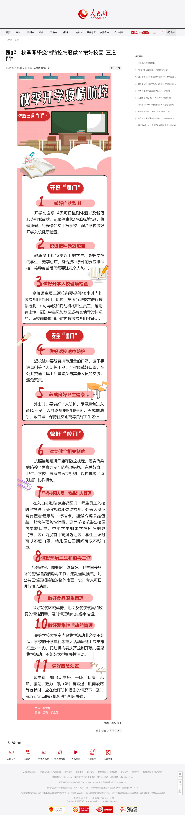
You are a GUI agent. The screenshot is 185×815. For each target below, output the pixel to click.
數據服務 (113, 772)
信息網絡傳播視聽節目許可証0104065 (36, 793)
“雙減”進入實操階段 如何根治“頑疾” (153, 70)
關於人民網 (45, 772)
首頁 (8, 32)
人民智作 (108, 759)
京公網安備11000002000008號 (152, 793)
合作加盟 (91, 772)
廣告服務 (79, 772)
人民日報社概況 (29, 772)
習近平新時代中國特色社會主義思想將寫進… (157, 105)
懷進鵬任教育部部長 (146, 63)
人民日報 (11, 759)
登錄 (173, 32)
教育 (17, 40)
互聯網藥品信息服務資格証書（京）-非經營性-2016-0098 (114, 788)
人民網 (9, 40)
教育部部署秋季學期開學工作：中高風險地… (157, 118)
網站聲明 (124, 772)
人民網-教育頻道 (42, 68)
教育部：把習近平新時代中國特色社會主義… (157, 84)
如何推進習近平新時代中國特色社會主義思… (157, 77)
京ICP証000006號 (131, 793)
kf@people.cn (66, 777)
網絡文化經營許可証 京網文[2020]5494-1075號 (72, 793)
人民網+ (27, 759)
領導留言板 (59, 759)
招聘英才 (68, 772)
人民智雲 (92, 759)
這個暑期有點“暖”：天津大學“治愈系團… (155, 98)
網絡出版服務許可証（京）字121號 (108, 793)
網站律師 (135, 772)
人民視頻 (76, 759)
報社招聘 (57, 772)
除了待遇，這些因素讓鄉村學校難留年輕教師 (157, 125)
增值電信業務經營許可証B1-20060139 (110, 782)
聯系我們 (158, 772)
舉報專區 (91, 32)
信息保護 (147, 772)
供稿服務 (102, 772)
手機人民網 (43, 759)
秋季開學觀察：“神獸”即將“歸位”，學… (154, 112)
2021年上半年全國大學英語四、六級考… (155, 91)
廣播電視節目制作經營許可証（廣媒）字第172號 (67, 788)
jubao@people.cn (126, 777)
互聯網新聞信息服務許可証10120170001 (75, 782)
